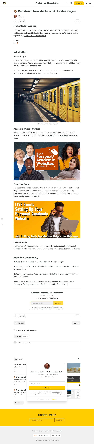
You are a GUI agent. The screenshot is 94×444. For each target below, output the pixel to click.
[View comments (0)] (20, 21)
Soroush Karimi (46, 124)
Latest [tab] (20, 359)
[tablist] (21, 336)
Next (74, 323)
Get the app (56, 435)
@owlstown (18, 249)
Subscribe (78, 3)
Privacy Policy (61, 394)
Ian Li (19, 15)
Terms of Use (55, 392)
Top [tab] (16, 359)
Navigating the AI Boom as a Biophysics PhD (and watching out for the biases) (46, 266)
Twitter (67, 33)
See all (17, 403)
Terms (49, 431)
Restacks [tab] (25, 336)
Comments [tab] (18, 336)
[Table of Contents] (2, 222)
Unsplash (55, 124)
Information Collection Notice (46, 394)
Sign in (88, 3)
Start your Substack (42, 435)
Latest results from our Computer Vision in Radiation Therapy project (42, 274)
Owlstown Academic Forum (35, 36)
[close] (64, 363)
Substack (38, 440)
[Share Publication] (71, 3)
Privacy (43, 431)
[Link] (11, 26)
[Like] (15, 21)
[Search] (67, 3)
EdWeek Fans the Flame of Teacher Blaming (32, 262)
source (53, 73)
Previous (21, 323)
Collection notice (57, 431)
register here (19, 191)
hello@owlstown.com (41, 33)
